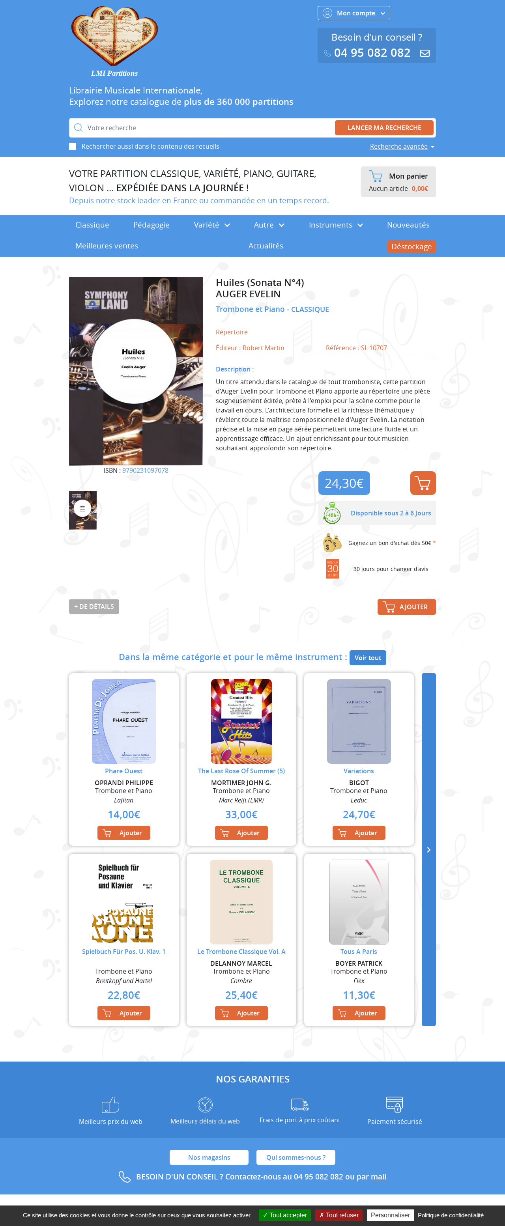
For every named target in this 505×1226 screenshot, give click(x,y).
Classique (92, 225)
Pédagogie (151, 225)
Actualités (266, 246)
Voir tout (368, 657)
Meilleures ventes (106, 246)
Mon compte (357, 13)
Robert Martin (263, 347)
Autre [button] (265, 225)
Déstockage (411, 246)
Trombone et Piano (251, 309)
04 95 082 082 (372, 52)
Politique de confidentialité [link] (451, 1215)
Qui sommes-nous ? (295, 1157)
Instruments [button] (331, 225)
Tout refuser (341, 1215)
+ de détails (94, 606)
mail (378, 1177)
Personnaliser (390, 1215)
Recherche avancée (399, 146)
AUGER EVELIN (248, 294)
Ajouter (423, 483)
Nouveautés (408, 225)
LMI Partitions (114, 73)
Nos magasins (209, 1157)
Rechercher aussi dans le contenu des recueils (150, 146)
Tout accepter (287, 1215)
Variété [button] (207, 225)
